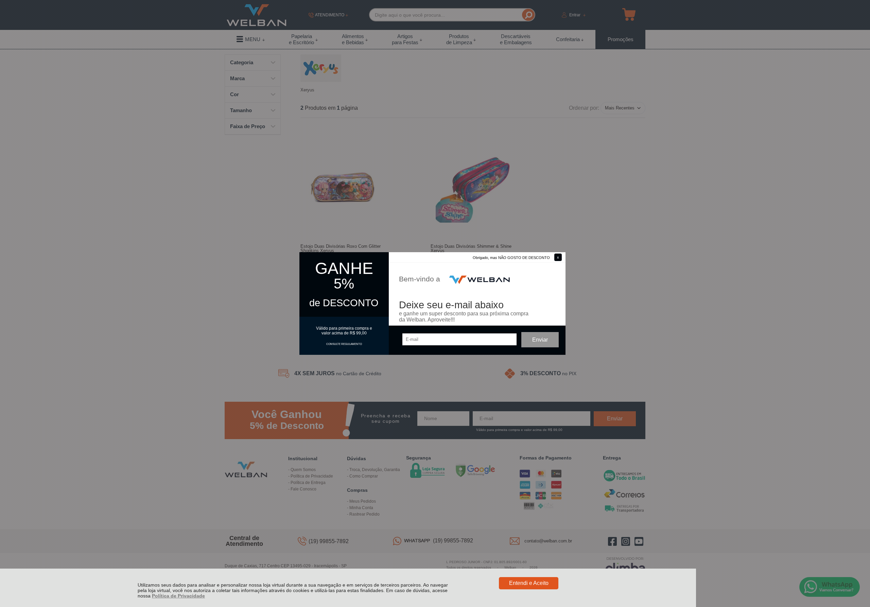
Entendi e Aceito (529, 583)
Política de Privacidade (178, 596)
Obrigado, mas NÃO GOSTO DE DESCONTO (511, 258)
